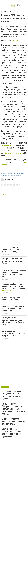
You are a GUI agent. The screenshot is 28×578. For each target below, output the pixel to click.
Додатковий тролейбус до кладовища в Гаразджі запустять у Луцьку (12, 249)
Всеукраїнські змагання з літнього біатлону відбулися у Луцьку (13, 261)
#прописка (21, 173)
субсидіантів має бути (12, 153)
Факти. (15, 41)
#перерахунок (11, 175)
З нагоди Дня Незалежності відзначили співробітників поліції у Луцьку (13, 308)
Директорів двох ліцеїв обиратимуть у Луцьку (11, 298)
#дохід (16, 173)
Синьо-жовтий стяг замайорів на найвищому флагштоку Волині (13, 421)
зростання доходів (8, 145)
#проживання (4, 175)
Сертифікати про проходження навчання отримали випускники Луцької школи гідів (14, 273)
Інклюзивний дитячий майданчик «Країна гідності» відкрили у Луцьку (13, 333)
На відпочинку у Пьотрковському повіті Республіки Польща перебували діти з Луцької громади (13, 409)
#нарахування (10, 173)
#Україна (18, 175)
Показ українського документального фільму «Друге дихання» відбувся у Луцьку (13, 321)
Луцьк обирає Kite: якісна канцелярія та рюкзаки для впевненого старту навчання (13, 286)
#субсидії (3, 173)
